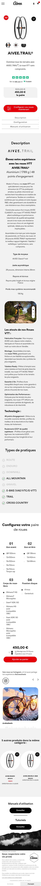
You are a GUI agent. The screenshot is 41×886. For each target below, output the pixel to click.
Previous (33, 679)
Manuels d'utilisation (20, 127)
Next (38, 679)
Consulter (20, 810)
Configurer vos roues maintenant (24, 108)
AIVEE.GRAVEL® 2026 (30, 776)
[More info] (15, 786)
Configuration (20, 122)
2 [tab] (33, 312)
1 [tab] (33, 309)
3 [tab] (33, 315)
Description (20, 118)
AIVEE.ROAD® (10, 776)
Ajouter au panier (20, 659)
